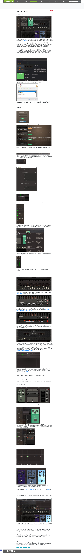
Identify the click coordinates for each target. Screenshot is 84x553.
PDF (51, 10)
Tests (33, 1)
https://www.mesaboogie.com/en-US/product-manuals (24, 350)
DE (79, 1)
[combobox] (73, 1)
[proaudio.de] (8, 1)
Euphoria (25, 40)
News (26, 1)
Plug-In (21, 547)
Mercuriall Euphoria (19, 293)
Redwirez (27, 371)
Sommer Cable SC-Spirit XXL (33, 497)
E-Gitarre (29, 547)
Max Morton (28, 382)
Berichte (41, 1)
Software (18, 547)
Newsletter (64, 1)
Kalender (56, 1)
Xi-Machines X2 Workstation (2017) (30, 489)
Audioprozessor (25, 547)
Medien (48, 1)
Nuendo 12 (48, 489)
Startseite (18, 1)
